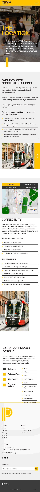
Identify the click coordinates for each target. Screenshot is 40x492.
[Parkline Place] (6, 2)
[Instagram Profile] (2, 458)
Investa (23, 428)
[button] (37, 154)
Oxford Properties (26, 430)
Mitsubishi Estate (26, 433)
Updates (4, 435)
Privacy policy (36, 489)
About (4, 428)
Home (4, 425)
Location (4, 430)
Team (23, 425)
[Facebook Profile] (5, 458)
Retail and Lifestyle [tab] (29, 184)
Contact (4, 438)
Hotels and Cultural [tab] (29, 187)
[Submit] (36, 468)
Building (4, 433)
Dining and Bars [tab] (11, 187)
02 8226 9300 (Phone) (9, 453)
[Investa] (20, 483)
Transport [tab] (10, 184)
